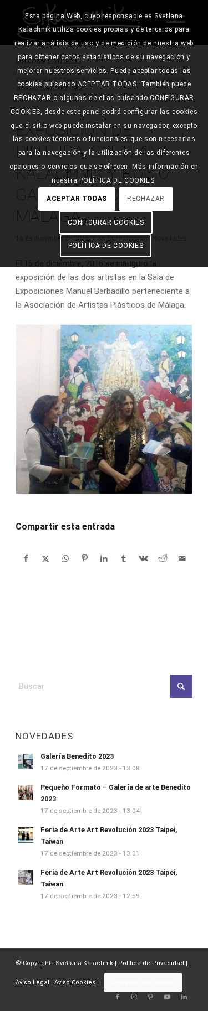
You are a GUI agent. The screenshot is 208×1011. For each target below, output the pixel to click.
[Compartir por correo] (182, 558)
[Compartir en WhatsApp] (65, 558)
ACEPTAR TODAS (77, 199)
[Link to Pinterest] (151, 997)
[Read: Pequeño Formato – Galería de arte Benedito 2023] (25, 792)
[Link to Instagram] (134, 997)
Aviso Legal (32, 982)
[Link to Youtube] (167, 997)
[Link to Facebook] (117, 997)
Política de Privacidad (151, 963)
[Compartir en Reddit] (162, 558)
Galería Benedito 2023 (77, 756)
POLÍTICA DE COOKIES (105, 246)
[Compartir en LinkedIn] (104, 558)
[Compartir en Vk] (143, 558)
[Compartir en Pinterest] (84, 558)
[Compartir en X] (45, 558)
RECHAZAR (146, 199)
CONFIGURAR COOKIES (106, 222)
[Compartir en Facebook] (25, 558)
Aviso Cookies (74, 982)
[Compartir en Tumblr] (123, 558)
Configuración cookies (143, 982)
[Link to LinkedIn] (184, 997)
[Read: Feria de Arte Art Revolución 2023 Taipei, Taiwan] (25, 835)
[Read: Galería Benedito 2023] (25, 761)
